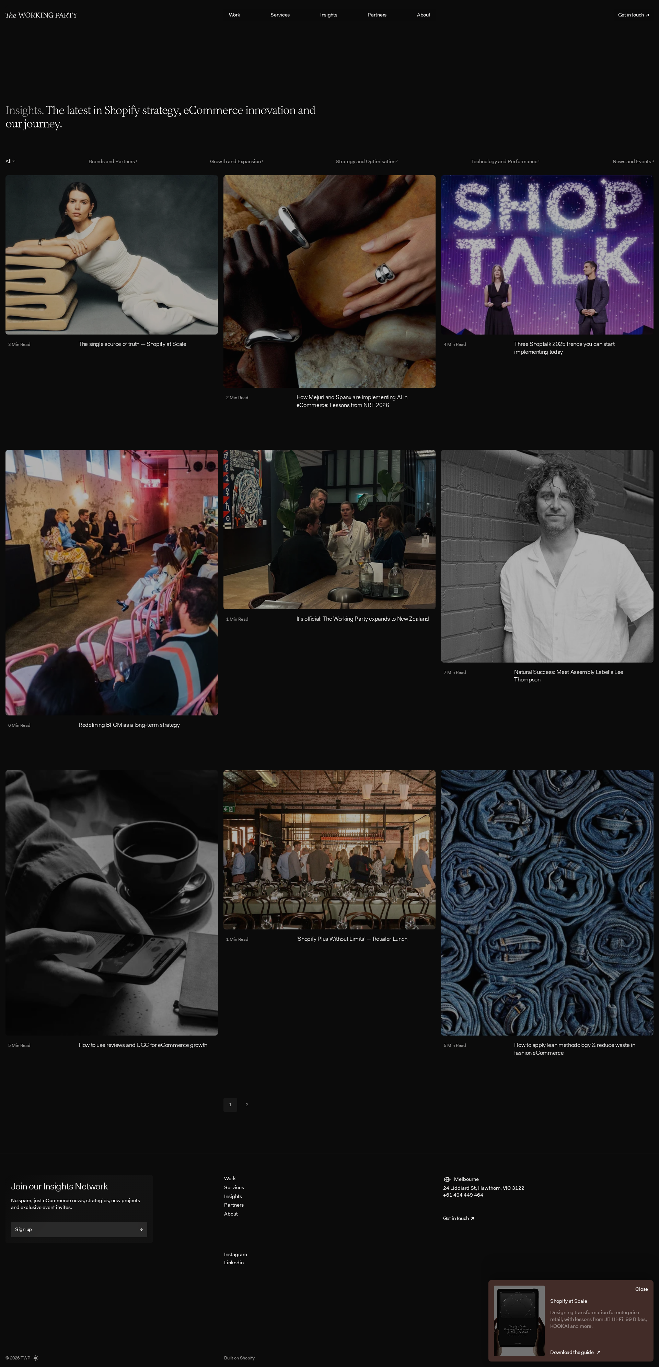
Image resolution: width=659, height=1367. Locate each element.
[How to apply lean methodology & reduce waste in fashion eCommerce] (547, 913)
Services (234, 1187)
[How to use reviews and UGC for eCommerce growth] (111, 909)
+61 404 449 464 (463, 1194)
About (231, 1213)
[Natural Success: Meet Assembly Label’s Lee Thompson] (547, 567)
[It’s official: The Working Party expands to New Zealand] (329, 536)
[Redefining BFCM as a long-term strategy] (111, 589)
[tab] (10, 161)
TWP (25, 1358)
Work (230, 1178)
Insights (233, 1196)
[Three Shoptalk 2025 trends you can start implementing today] (547, 265)
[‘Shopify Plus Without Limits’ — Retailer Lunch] (329, 856)
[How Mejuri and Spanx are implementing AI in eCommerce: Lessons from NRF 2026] (329, 292)
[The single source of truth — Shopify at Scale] (111, 261)
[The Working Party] (41, 15)
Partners (234, 1204)
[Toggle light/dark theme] (35, 1358)
